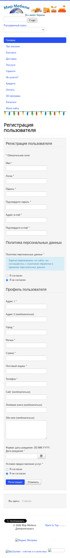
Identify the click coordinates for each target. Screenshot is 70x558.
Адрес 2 (10, 314)
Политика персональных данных (25, 254)
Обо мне (10, 417)
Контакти (11, 52)
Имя (9, 163)
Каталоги (11, 102)
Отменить (33, 482)
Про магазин (13, 46)
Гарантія (10, 71)
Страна (10, 353)
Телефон (12, 379)
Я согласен (16, 275)
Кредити (10, 83)
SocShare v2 (62, 525)
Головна (10, 40)
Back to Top (51, 525)
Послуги (10, 65)
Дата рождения (15, 451)
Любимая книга (14, 404)
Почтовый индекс (16, 366)
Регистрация (15, 482)
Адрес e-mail (14, 214)
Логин (10, 176)
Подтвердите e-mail (17, 227)
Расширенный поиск (15, 25)
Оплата (10, 89)
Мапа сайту (12, 108)
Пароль (11, 189)
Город (10, 327)
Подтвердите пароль (18, 202)
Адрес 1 (11, 301)
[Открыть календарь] (42, 456)
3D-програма (13, 96)
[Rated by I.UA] (55, 551)
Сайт (8, 392)
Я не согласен (18, 280)
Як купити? (12, 77)
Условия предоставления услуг (24, 464)
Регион (10, 340)
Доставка (11, 58)
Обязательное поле (18, 155)
